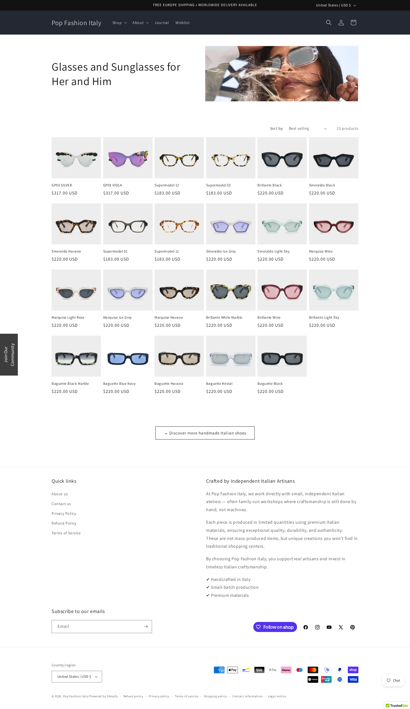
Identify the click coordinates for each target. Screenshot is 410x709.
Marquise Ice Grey (117, 317)
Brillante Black (269, 185)
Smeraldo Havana (66, 251)
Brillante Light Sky (324, 317)
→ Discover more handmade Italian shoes (205, 433)
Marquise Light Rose (68, 317)
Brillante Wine (268, 317)
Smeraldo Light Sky (273, 251)
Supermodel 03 (218, 185)
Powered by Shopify (103, 696)
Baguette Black (270, 383)
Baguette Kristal (219, 383)
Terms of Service (66, 532)
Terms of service (186, 696)
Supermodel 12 (167, 185)
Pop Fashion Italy (76, 696)
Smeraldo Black (322, 185)
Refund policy (133, 696)
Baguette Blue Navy (119, 383)
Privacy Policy (64, 513)
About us (60, 493)
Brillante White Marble (224, 317)
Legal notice (277, 696)
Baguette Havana (169, 383)
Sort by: (276, 128)
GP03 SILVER (62, 185)
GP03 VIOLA (112, 185)
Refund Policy (64, 523)
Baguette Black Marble (70, 383)
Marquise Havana (169, 317)
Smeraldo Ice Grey (221, 251)
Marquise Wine (321, 251)
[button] (119, 22)
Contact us (61, 503)
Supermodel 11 (167, 251)
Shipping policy (215, 696)
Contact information (247, 696)
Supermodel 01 (115, 251)
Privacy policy (159, 696)
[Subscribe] (145, 626)
